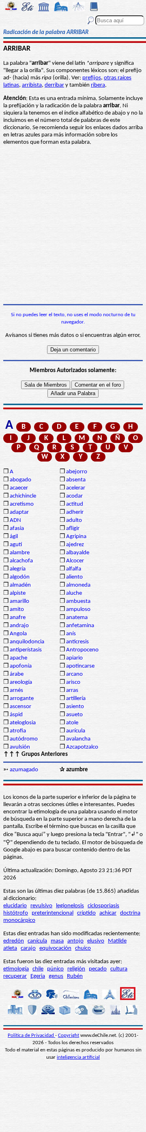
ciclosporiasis (103, 906)
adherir (75, 512)
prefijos (91, 78)
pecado (98, 969)
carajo (28, 948)
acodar (74, 496)
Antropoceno (82, 650)
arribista (32, 85)
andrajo (19, 626)
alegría (18, 569)
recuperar (15, 976)
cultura (118, 969)
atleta (10, 948)
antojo (75, 941)
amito (17, 609)
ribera (98, 85)
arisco (73, 682)
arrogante (22, 699)
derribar (54, 85)
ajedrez (75, 545)
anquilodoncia (27, 642)
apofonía (21, 666)
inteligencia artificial (78, 1057)
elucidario (15, 906)
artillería (76, 699)
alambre (20, 553)
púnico (55, 969)
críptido (86, 913)
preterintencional (52, 913)
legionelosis (70, 906)
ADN (15, 520)
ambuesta (78, 601)
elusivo (95, 941)
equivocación (55, 948)
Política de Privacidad (31, 1035)
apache (18, 658)
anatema (77, 618)
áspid (16, 715)
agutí (16, 545)
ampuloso (78, 609)
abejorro (76, 472)
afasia (17, 529)
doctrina (130, 913)
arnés (16, 690)
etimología (16, 969)
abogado (20, 480)
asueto (74, 715)
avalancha (78, 739)
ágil (14, 537)
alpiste (18, 593)
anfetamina (80, 626)
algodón (20, 577)
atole (72, 723)
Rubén (75, 976)
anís (71, 634)
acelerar (75, 488)
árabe (17, 674)
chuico (83, 948)
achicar (107, 913)
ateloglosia (23, 723)
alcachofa (21, 561)
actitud (74, 504)
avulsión (20, 747)
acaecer (19, 488)
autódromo (24, 739)
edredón (13, 941)
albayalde (77, 553)
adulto (74, 520)
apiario (74, 658)
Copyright (68, 1035)
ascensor (20, 707)
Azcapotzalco (82, 747)
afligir (72, 529)
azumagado (24, 770)
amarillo (19, 601)
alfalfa (73, 569)
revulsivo (41, 906)
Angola (18, 634)
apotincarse (80, 666)
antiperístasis (26, 650)
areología (21, 682)
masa (57, 941)
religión (76, 969)
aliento (74, 577)
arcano (74, 674)
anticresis (77, 642)
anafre (18, 618)
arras (72, 690)
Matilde (117, 941)
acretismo (22, 504)
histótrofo (15, 913)
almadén (20, 585)
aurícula (75, 731)
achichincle (23, 496)
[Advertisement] (73, 225)
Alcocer (75, 561)
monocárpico (19, 920)
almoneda (78, 585)
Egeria (37, 976)
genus (56, 976)
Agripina (76, 537)
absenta (76, 480)
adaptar (19, 512)
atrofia (18, 731)
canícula (37, 941)
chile (37, 969)
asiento (75, 707)
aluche (74, 593)
